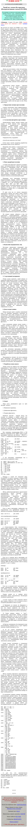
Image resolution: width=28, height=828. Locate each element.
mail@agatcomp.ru (21, 804)
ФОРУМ (22, 814)
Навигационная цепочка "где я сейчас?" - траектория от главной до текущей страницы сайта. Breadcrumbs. (13, 4)
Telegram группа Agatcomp (14, 808)
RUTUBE (18, 816)
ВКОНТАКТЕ (17, 819)
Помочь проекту (14, 821)
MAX (18, 811)
